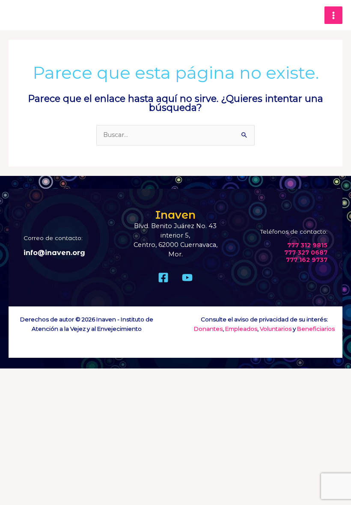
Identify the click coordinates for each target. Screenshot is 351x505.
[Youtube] (187, 277)
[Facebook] (163, 277)
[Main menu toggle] (333, 15)
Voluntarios (276, 328)
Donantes (208, 328)
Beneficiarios (316, 328)
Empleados (241, 328)
